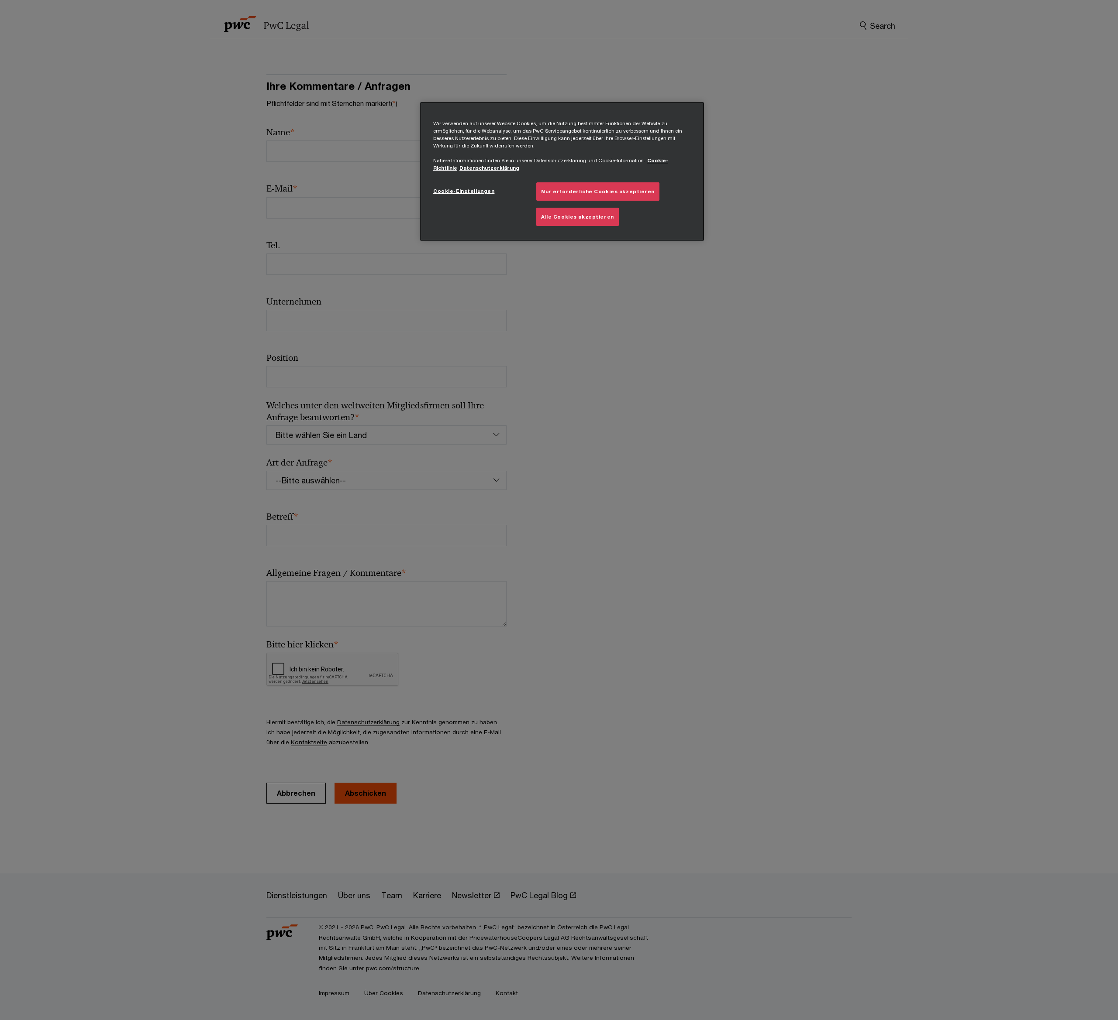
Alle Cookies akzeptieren (577, 216)
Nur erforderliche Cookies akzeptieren (598, 191)
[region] (562, 171)
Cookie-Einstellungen (463, 191)
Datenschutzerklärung (489, 168)
